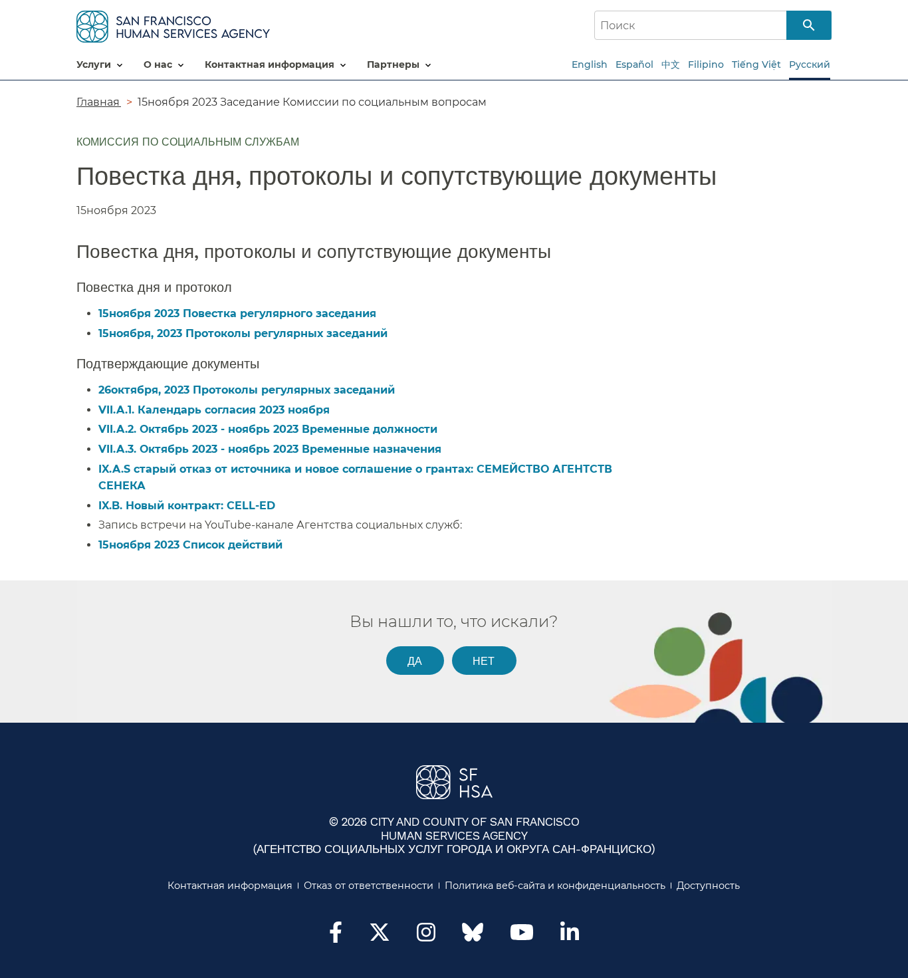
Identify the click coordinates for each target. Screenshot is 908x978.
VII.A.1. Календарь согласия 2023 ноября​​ (214, 410)
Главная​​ (98, 101)
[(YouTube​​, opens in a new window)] (522, 936)
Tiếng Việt (756, 64)
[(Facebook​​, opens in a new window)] (335, 936)
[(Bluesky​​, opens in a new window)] (472, 938)
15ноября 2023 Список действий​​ (191, 545)
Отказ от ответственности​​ (369, 886)
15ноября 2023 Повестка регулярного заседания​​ (238, 313)
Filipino (706, 64)
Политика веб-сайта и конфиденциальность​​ (555, 886)
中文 (670, 64)
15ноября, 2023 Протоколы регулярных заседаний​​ (243, 333)
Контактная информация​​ (230, 886)
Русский (809, 64)
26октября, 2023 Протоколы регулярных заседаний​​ (247, 390)
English (590, 64)
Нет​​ (484, 660)
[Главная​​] (173, 24)
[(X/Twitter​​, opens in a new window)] (379, 936)
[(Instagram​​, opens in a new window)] (426, 936)
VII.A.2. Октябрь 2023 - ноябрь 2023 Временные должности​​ (268, 429)
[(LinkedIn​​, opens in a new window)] (569, 936)
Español (634, 64)
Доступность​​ (708, 886)
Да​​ (415, 660)
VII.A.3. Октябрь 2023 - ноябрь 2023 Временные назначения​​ (270, 449)
